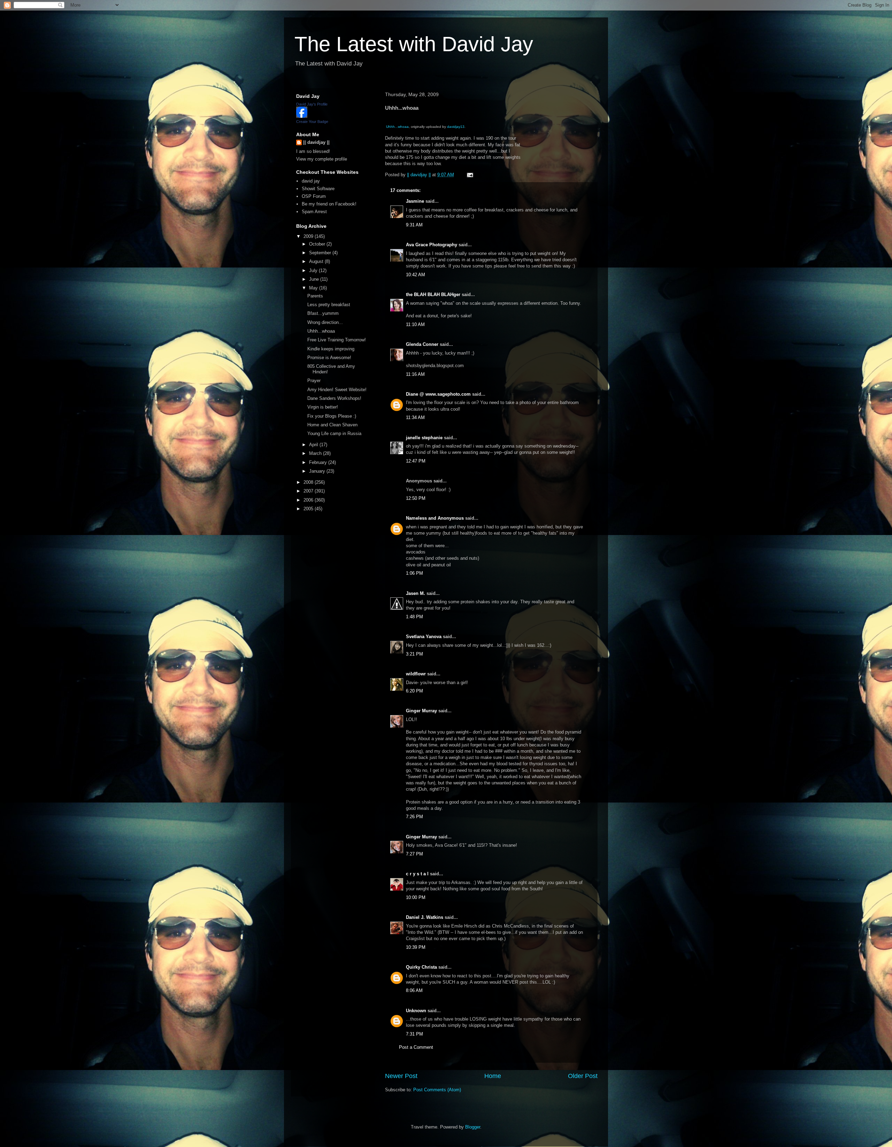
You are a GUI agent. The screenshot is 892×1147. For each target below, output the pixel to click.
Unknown (416, 1010)
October (317, 244)
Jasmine (415, 201)
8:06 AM (414, 990)
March (316, 453)
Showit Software (318, 188)
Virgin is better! (322, 407)
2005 (309, 508)
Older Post (583, 1075)
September (320, 252)
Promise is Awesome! (329, 357)
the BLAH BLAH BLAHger (433, 294)
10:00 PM (415, 897)
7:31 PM (414, 1034)
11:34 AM (415, 417)
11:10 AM (415, 324)
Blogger (472, 1127)
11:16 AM (415, 374)
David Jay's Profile (312, 104)
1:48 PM (414, 616)
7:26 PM (414, 816)
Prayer (314, 380)
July (314, 270)
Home (492, 1075)
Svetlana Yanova (423, 636)
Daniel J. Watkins (424, 917)
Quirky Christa (421, 967)
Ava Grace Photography (431, 244)
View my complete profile (321, 159)
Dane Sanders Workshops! (334, 398)
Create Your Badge (312, 121)
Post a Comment (416, 1047)
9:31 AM (414, 224)
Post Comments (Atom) (437, 1089)
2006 (309, 500)
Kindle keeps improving (330, 348)
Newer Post (401, 1075)
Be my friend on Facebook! (329, 204)
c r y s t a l (417, 873)
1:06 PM (414, 573)
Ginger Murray (421, 710)
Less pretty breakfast (328, 304)
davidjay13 (455, 127)
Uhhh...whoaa (397, 127)
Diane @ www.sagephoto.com (438, 394)
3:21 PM (414, 654)
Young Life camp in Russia (334, 433)
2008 (309, 482)
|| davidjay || (316, 142)
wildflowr (416, 673)
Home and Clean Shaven (332, 424)
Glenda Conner (422, 344)
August (317, 261)
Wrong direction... (325, 322)
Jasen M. (415, 593)
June (314, 279)
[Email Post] (469, 174)
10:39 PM (415, 947)
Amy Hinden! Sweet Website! (337, 389)
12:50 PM (415, 498)
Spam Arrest (314, 211)
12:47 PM (415, 461)
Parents (315, 296)
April (314, 444)
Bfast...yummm (323, 313)
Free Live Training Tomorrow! (336, 339)
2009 (309, 236)
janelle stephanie (424, 437)
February (318, 462)
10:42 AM (415, 274)
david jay (311, 181)
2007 (309, 491)
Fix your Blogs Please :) (331, 416)
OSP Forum (314, 196)
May (314, 287)
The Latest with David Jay (413, 44)
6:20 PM (414, 690)
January (317, 471)
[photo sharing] (386, 120)
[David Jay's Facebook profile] (301, 116)
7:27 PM (414, 854)
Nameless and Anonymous (435, 518)
